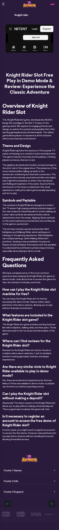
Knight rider (21, 15)
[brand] (52, 4)
